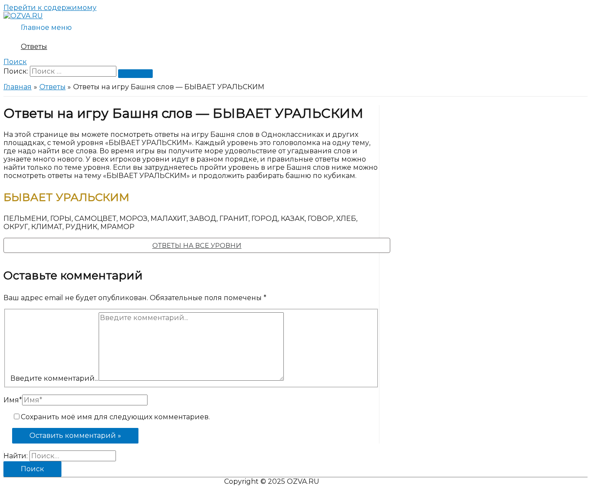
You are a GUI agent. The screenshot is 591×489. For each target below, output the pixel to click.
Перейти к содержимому (49, 7)
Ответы (34, 46)
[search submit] (135, 73)
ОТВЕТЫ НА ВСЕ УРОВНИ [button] (196, 245)
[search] (73, 71)
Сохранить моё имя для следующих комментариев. (115, 417)
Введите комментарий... (54, 378)
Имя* (12, 400)
